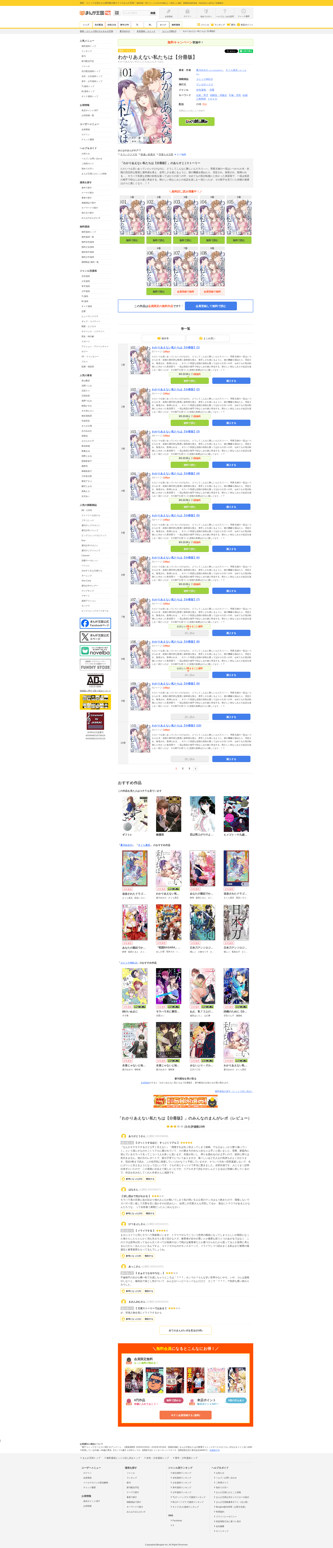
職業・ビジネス (89, 326)
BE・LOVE (87, 510)
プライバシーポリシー (226, 1516)
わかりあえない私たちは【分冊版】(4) (176, 473)
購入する (231, 380)
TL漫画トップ (88, 86)
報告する (150, 1179)
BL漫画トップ (88, 91)
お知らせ (86, 153)
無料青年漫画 (88, 252)
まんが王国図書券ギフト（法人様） (232, 1502)
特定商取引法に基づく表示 (228, 1521)
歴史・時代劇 (88, 336)
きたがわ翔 (87, 426)
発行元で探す (88, 213)
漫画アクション (89, 601)
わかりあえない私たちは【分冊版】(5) (176, 515)
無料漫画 (176, 25)
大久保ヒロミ (88, 411)
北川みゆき (87, 431)
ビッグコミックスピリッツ (94, 535)
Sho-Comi (86, 581)
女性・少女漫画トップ (92, 76)
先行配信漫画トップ (91, 71)
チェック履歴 (88, 139)
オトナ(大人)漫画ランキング (186, 1507)
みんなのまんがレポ (91, 218)
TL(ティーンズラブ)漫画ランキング (189, 1497)
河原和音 (86, 421)
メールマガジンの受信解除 (95, 1482)
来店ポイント (247, 25)
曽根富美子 (87, 461)
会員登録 (86, 129)
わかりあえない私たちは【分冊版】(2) (176, 389)
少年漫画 (86, 291)
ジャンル (205, 25)
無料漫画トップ (89, 46)
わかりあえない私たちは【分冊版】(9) (176, 683)
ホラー (85, 351)
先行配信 (99, 25)
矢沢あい (86, 496)
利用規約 (220, 1512)
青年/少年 (124, 25)
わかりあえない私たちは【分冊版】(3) (176, 431)
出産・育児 (202, 95)
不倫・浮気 (235, 95)
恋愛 (84, 311)
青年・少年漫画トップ (92, 81)
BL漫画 (85, 301)
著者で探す (87, 198)
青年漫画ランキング (182, 1487)
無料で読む (132, 240)
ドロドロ (212, 98)
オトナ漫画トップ (90, 96)
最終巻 (165, 338)
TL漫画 (85, 296)
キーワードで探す (90, 208)
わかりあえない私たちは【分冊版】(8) (176, 641)
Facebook (177, 1520)
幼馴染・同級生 (218, 95)
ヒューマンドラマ (90, 316)
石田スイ (86, 391)
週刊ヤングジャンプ (91, 550)
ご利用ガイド (88, 163)
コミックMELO (128, 962)
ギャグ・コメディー (91, 321)
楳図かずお (87, 406)
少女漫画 (86, 281)
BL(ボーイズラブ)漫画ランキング (188, 1502)
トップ (86, 25)
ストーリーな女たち (91, 515)
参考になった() (134, 1179)
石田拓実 (86, 396)
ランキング (220, 25)
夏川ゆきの (210, 70)
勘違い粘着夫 (148, 154)
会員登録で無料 (185, 291)
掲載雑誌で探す (89, 203)
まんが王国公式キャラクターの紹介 (232, 1497)
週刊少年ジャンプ (90, 530)
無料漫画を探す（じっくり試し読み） (234, 1091)
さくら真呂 (144, 845)
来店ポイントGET (90, 110)
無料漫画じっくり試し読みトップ (123, 1458)
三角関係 (201, 98)
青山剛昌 (86, 380)
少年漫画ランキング (182, 1492)
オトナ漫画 (87, 306)
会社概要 (220, 1526)
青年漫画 (86, 286)
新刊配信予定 (88, 61)
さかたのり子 (88, 441)
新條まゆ (86, 451)
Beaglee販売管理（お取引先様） (231, 1507)
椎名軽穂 (86, 446)
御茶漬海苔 (87, 416)
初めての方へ (88, 168)
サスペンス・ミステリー (93, 331)
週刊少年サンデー (90, 586)
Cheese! (85, 555)
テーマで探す (88, 193)
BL (150, 25)
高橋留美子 (87, 471)
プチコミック (88, 520)
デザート (86, 596)
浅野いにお (87, 385)
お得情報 (87, 1506)
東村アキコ (87, 481)
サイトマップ (222, 1531)
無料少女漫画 (88, 247)
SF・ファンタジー (90, 356)
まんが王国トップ (91, 1458)
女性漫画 (86, 276)
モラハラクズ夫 (128, 154)
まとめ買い (209, 338)
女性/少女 (111, 25)
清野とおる (87, 456)
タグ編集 (181, 154)
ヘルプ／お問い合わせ (92, 158)
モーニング (87, 575)
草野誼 (85, 436)
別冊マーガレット (90, 560)
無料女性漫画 (88, 242)
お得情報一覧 (88, 115)
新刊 (233, 25)
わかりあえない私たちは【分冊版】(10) (176, 725)
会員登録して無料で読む (211, 306)
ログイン (86, 134)
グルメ (85, 361)
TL (137, 25)
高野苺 (85, 466)
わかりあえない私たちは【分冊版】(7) (176, 599)
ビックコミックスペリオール (95, 611)
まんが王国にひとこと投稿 (94, 173)
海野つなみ (87, 401)
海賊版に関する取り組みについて (95, 691)
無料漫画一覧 (88, 237)
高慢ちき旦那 (166, 154)
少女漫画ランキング (182, 1482)
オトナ (163, 25)
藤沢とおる (87, 486)
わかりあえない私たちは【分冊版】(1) (176, 347)
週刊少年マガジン (90, 545)
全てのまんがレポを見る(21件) (185, 1330)
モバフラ (86, 606)
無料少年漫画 (88, 257)
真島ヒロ (86, 491)
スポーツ (86, 341)
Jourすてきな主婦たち (92, 570)
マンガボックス (204, 84)
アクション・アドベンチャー (95, 346)
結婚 (245, 95)
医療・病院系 (88, 366)
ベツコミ (86, 565)
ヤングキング (88, 591)
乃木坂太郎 (87, 476)
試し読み (190, 633)
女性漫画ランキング (182, 1478)
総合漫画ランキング (182, 1473)
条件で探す (87, 188)
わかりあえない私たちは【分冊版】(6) (176, 557)
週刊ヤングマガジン (91, 525)
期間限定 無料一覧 (90, 262)
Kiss (84, 540)
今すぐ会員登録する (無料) (185, 1415)
